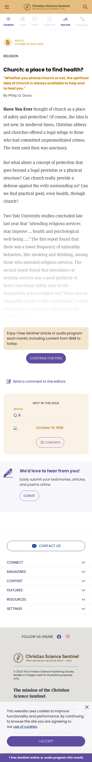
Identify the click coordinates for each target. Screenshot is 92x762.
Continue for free (46, 358)
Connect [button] (15, 562)
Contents (53, 442)
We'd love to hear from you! (50, 470)
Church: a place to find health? (43, 69)
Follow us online (37, 636)
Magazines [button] (16, 571)
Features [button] (15, 590)
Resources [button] (16, 599)
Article (19, 40)
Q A (17, 415)
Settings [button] (14, 608)
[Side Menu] (7, 7)
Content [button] (14, 580)
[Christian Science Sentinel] (47, 7)
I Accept (46, 741)
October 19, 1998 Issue (29, 44)
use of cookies (25, 726)
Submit (29, 495)
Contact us (50, 545)
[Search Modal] (85, 7)
